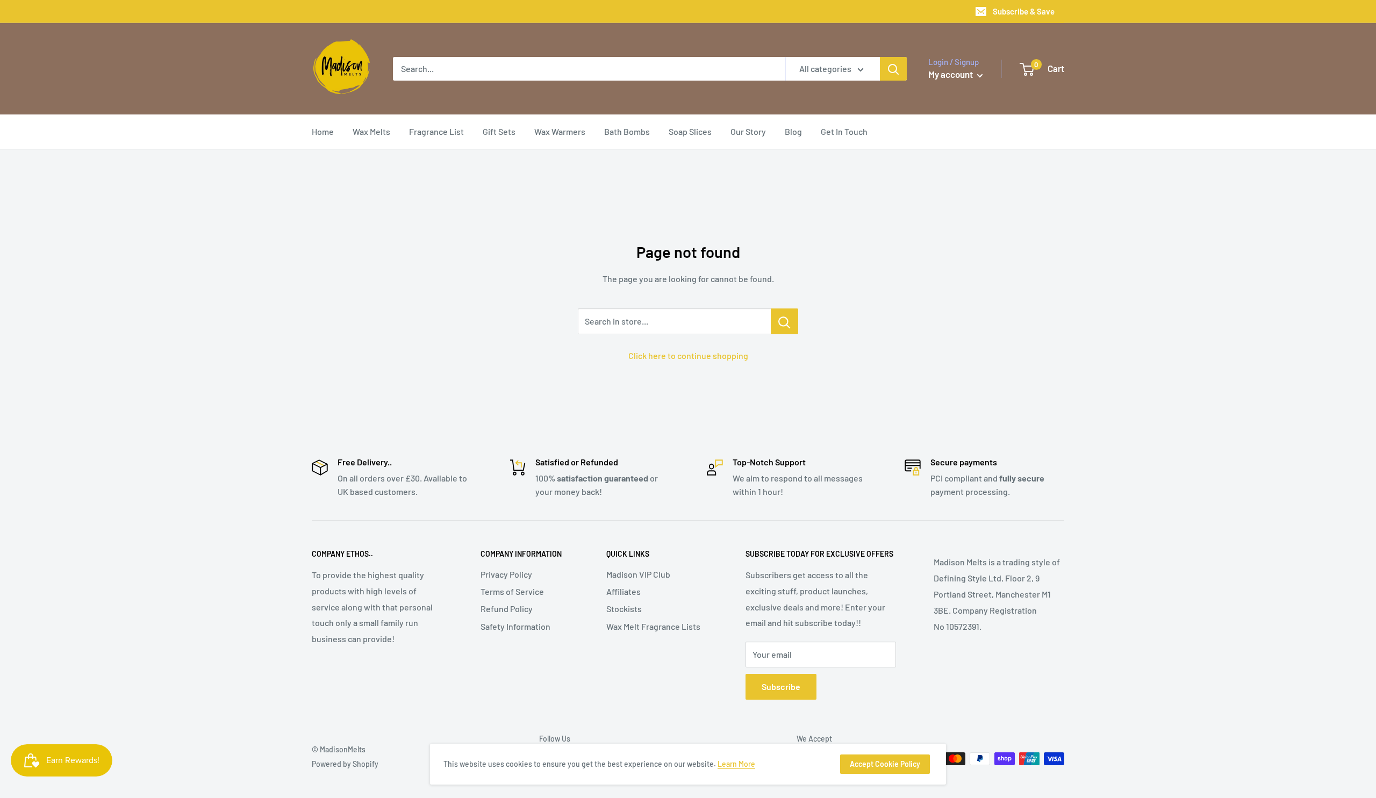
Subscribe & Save (1024, 11)
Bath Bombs (627, 131)
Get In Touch (844, 131)
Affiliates (623, 591)
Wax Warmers (559, 131)
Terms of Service (512, 591)
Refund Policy (507, 608)
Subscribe (781, 686)
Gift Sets (499, 131)
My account (951, 74)
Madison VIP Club (638, 574)
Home (323, 131)
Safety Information (515, 626)
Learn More (736, 763)
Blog (793, 131)
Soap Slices (690, 131)
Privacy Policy (506, 574)
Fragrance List (436, 131)
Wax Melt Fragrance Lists (653, 626)
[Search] (893, 69)
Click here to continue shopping (688, 355)
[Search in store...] (784, 321)
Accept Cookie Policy (885, 763)
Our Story (748, 131)
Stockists (624, 608)
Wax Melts (371, 131)
